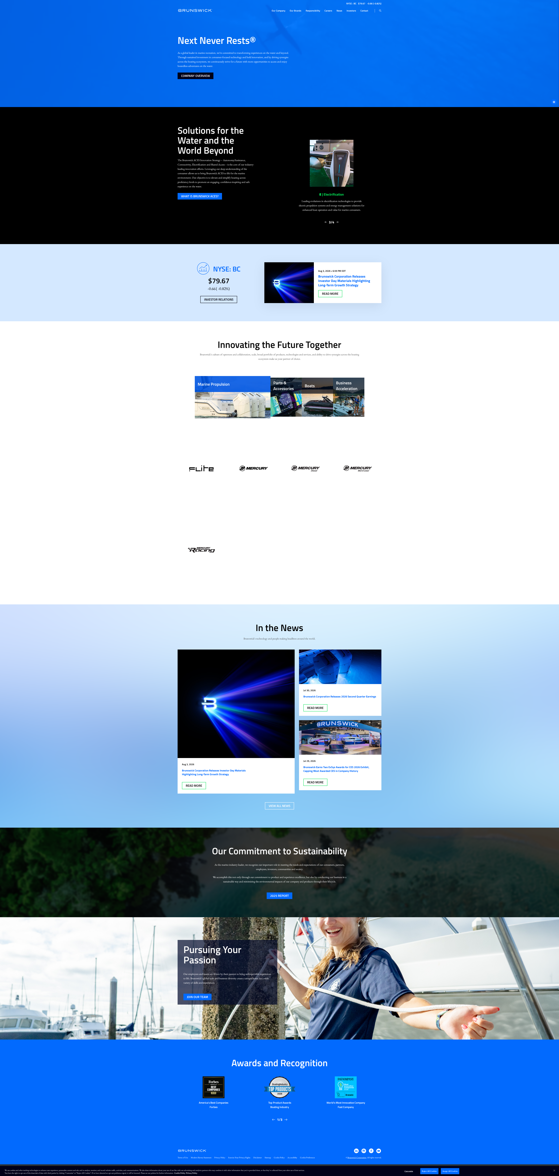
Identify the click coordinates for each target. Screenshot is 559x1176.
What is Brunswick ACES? (200, 196)
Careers (328, 10)
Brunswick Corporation (356, 1157)
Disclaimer (257, 1157)
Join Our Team (197, 997)
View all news (279, 805)
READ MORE (330, 293)
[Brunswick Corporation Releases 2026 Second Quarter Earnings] (340, 667)
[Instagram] (364, 1152)
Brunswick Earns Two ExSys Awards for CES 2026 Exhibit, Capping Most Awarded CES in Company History (336, 769)
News (339, 10)
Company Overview (195, 75)
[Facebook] (371, 1152)
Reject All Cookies (429, 1171)
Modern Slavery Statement (201, 1157)
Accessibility (292, 1157)
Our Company (278, 10)
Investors (351, 10)
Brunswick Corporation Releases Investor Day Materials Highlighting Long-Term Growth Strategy (214, 772)
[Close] (554, 1170)
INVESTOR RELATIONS (218, 299)
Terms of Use (183, 1157)
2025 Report (279, 895)
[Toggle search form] (380, 10)
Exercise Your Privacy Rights (239, 1157)
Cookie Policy (279, 1157)
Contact (364, 10)
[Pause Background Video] (554, 102)
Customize (409, 1171)
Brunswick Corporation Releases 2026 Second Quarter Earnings (339, 696)
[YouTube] (378, 1152)
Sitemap (268, 1157)
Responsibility (313, 10)
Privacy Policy (219, 1157)
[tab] (232, 397)
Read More (194, 785)
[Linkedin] (357, 1152)
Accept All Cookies (450, 1171)
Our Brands (295, 10)
